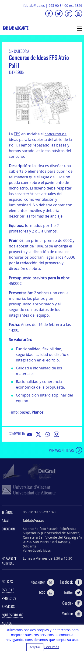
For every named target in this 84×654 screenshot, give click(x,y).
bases (25, 412)
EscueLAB (8, 590)
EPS (17, 133)
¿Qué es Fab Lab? (12, 615)
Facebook (66, 582)
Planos (38, 412)
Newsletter (38, 582)
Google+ (67, 603)
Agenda (7, 623)
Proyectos (9, 598)
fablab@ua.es (34, 5)
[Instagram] (56, 434)
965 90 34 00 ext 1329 (65, 5)
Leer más (51, 647)
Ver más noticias (61, 450)
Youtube (67, 613)
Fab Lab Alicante (15, 28)
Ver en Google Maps (37, 550)
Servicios (8, 606)
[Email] (29, 434)
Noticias (7, 581)
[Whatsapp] (47, 434)
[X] (38, 434)
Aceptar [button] (34, 647)
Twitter (68, 592)
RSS (42, 592)
